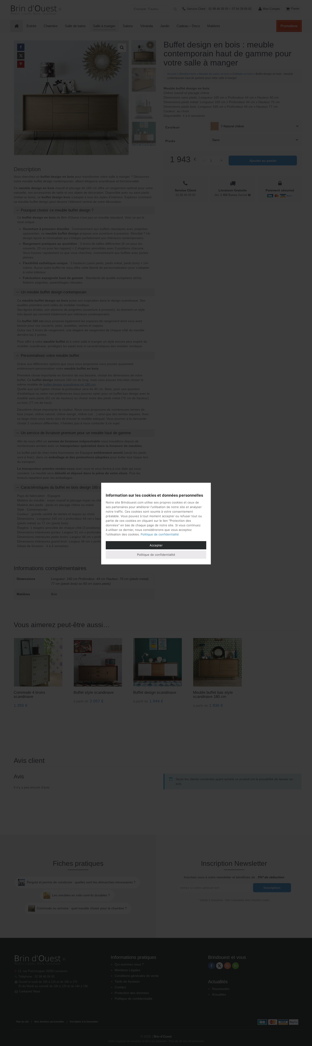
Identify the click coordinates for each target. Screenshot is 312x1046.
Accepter (156, 545)
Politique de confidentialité (160, 534)
